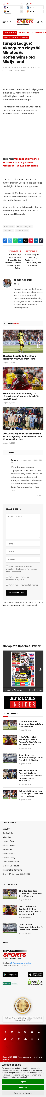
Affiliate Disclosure (11, 866)
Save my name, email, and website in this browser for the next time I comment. (21, 569)
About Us (6, 829)
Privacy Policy (9, 853)
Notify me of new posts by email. (23, 585)
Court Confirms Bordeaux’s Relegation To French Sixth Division (31, 757)
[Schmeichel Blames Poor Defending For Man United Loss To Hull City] (10, 794)
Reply (39, 495)
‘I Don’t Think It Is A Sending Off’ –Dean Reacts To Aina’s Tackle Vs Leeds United (21, 396)
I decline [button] (23, 1087)
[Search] (37, 22)
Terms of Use (8, 841)
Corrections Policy (11, 861)
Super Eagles (26, 32)
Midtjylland (8, 230)
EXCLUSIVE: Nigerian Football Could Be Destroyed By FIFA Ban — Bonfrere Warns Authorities (22, 436)
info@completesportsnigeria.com (21, 963)
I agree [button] (23, 1082)
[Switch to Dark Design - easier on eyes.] (42, 22)
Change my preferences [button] (23, 1093)
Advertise (7, 837)
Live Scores (10, 33)
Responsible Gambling (12, 870)
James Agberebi (23, 280)
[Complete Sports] (25, 21)
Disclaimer (7, 849)
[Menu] (7, 22)
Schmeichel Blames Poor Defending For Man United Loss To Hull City (31, 794)
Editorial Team (9, 845)
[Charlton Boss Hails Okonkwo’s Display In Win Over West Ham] (23, 341)
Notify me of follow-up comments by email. (17, 578)
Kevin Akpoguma (24, 226)
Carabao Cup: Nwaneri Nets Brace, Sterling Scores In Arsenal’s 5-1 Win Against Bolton (21, 162)
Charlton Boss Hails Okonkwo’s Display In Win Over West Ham (19, 357)
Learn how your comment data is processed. (23, 603)
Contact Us (8, 833)
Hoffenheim (9, 226)
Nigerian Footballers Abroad (16, 38)
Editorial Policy (9, 857)
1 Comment (9, 70)
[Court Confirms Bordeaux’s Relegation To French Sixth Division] (10, 758)
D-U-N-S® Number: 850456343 (16, 874)
